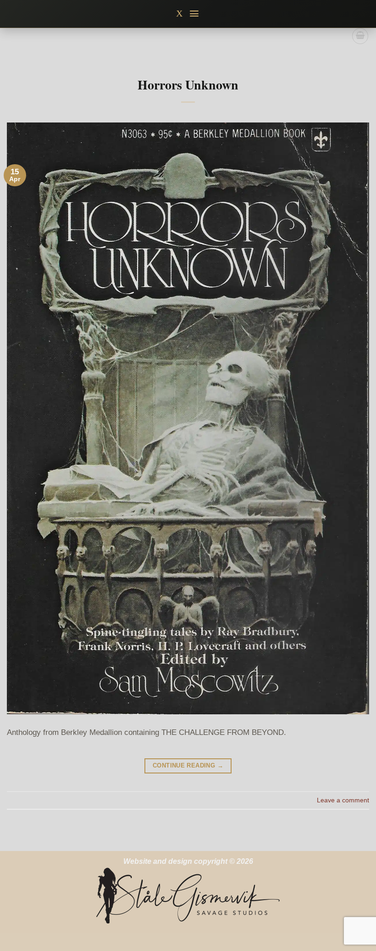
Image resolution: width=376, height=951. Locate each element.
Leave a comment (343, 800)
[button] (194, 13)
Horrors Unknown (188, 84)
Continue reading (188, 765)
